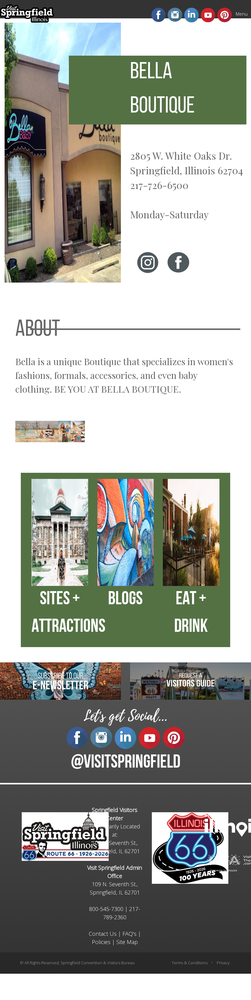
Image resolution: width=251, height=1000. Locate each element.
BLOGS (125, 600)
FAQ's (129, 933)
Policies (101, 942)
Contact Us (103, 933)
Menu (242, 14)
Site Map (127, 942)
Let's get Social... (125, 716)
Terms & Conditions (190, 962)
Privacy (223, 962)
